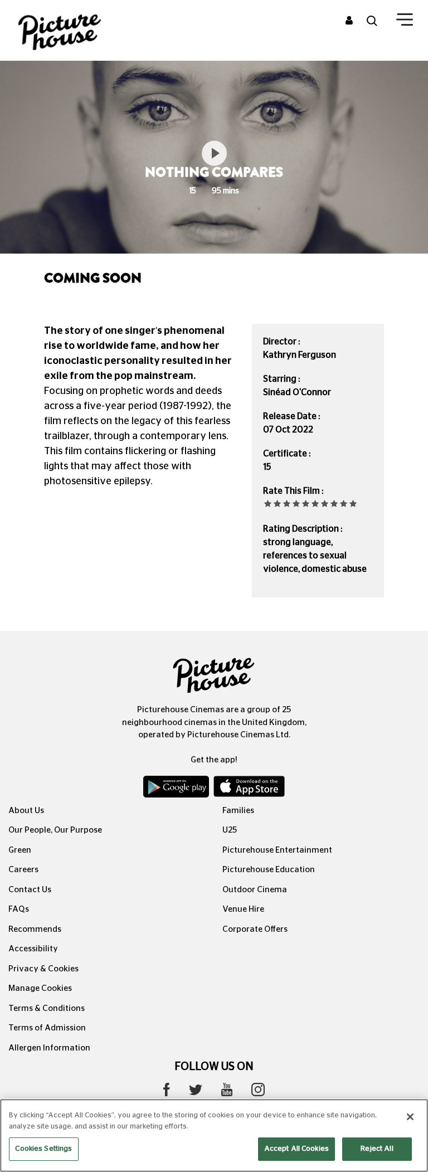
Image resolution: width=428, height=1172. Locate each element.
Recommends (34, 929)
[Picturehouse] (71, 30)
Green (19, 850)
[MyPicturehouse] (349, 21)
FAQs (18, 909)
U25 (229, 830)
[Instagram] (258, 1092)
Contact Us (29, 890)
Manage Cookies (40, 988)
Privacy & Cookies (43, 969)
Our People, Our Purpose (55, 830)
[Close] (410, 1117)
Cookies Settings (43, 1148)
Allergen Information (49, 1048)
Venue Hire (243, 909)
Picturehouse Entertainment (277, 850)
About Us (26, 810)
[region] (214, 1135)
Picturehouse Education (268, 869)
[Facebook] (166, 1092)
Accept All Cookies (296, 1148)
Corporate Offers (255, 929)
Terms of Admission (47, 1028)
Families (238, 810)
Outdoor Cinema (254, 890)
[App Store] (249, 789)
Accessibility (33, 949)
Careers (23, 869)
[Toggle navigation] (405, 21)
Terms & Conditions (46, 1008)
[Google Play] (177, 789)
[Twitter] (195, 1092)
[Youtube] (226, 1092)
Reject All (377, 1148)
